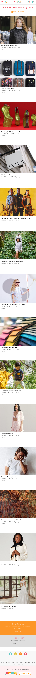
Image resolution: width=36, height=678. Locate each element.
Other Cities (20, 664)
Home (2, 662)
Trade (14, 664)
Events (8, 662)
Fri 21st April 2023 (19, 12)
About (10, 659)
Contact (16, 659)
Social (33, 662)
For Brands (24, 659)
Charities (27, 662)
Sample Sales (15, 662)
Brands (21, 662)
